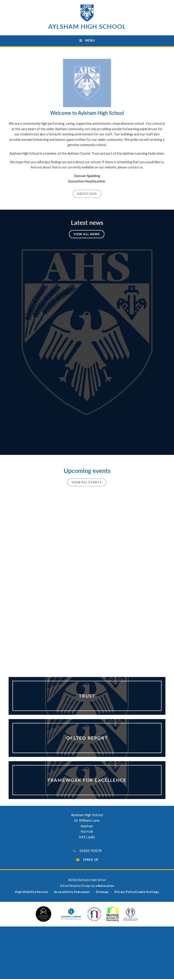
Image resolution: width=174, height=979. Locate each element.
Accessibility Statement (72, 892)
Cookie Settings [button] (147, 892)
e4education (104, 886)
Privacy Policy (124, 892)
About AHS (87, 194)
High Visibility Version (31, 892)
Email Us (90, 859)
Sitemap (102, 892)
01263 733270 (91, 851)
